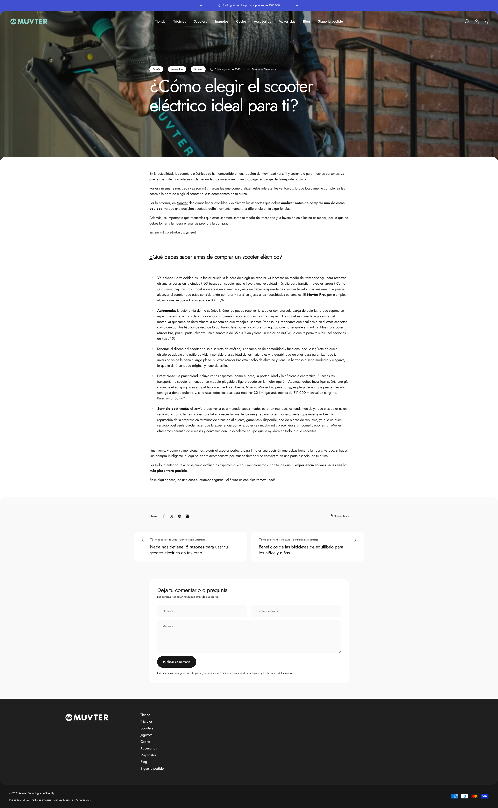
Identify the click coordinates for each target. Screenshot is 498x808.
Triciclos (146, 721)
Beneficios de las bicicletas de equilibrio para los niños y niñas (301, 549)
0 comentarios (341, 516)
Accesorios (148, 748)
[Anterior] (201, 5)
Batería (156, 69)
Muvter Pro (177, 69)
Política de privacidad (41, 799)
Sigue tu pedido (152, 768)
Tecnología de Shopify (41, 793)
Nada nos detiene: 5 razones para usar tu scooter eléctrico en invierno (189, 549)
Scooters (146, 728)
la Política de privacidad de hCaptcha (239, 673)
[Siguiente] (297, 5)
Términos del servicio (63, 799)
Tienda (145, 715)
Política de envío (83, 799)
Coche (145, 742)
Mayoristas (148, 755)
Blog (143, 762)
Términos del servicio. (279, 673)
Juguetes (146, 735)
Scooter (198, 69)
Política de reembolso (19, 799)
